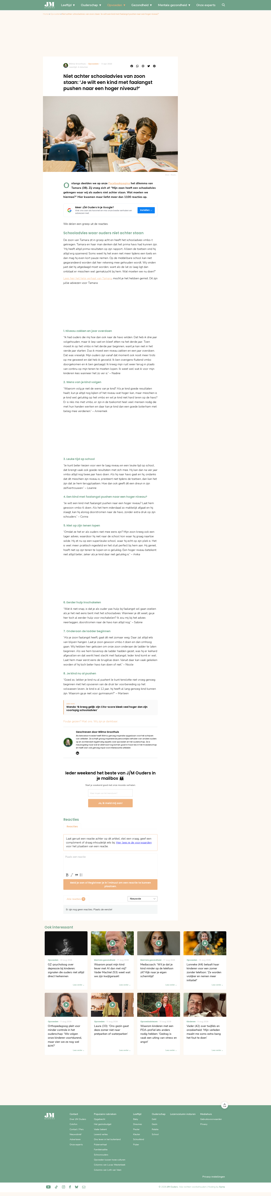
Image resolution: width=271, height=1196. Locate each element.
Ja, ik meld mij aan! (110, 803)
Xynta (222, 1186)
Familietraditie (100, 1149)
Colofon (73, 1124)
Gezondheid (140, 5)
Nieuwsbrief (75, 1134)
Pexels (173, 175)
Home (46, 14)
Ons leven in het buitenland (107, 1139)
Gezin (154, 1124)
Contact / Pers (77, 1129)
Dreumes (137, 1124)
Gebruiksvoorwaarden (211, 1119)
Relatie (155, 1129)
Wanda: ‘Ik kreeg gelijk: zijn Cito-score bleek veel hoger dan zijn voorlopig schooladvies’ (106, 708)
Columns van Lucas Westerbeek (109, 1164)
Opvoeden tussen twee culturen (109, 1159)
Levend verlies (101, 1134)
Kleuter (136, 1134)
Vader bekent (100, 1129)
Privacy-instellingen (213, 1176)
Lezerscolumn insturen (183, 1114)
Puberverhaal (100, 1144)
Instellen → (146, 210)
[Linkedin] (77, 753)
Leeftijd (66, 5)
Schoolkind (138, 1139)
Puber (136, 1144)
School (155, 1134)
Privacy (203, 1124)
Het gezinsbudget (102, 1124)
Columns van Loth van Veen (107, 1169)
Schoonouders (101, 1154)
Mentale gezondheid (172, 5)
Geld (154, 1119)
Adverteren (75, 1139)
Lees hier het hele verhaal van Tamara (87, 278)
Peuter (136, 1129)
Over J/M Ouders (78, 1119)
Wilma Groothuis (77, 63)
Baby (135, 1119)
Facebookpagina (119, 183)
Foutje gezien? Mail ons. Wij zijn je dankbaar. (90, 721)
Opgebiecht (99, 1119)
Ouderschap (89, 5)
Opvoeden (114, 5)
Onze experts (205, 5)
